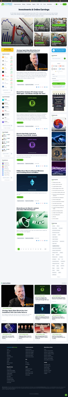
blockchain (60, 228)
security (58, 268)
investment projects (55, 261)
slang (62, 268)
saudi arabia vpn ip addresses (58, 197)
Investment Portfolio (10, 379)
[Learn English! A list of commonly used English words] (58, 101)
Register (63, 85)
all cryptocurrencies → (7, 92)
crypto (59, 234)
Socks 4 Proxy (6, 172)
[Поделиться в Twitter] (39, 87)
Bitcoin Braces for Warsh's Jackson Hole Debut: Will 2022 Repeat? (28, 209)
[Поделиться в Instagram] (41, 87)
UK (58, 4)
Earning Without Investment (48, 359)
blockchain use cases (55, 232)
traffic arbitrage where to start (58, 188)
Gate (5, 110)
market (62, 263)
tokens (53, 270)
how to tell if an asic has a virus (58, 190)
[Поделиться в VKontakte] (45, 87)
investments (63, 261)
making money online (56, 182)
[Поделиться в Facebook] (37, 87)
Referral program (10, 362)
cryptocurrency (55, 245)
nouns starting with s (56, 214)
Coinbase (6, 106)
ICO (41, 4)
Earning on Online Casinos (48, 356)
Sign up (8, 352)
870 (45, 249)
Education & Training (47, 370)
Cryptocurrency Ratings (11, 370)
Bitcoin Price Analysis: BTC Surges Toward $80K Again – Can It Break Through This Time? (31, 92)
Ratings (23, 4)
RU (54, 4)
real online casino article (57, 203)
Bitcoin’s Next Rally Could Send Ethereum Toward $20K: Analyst (27, 134)
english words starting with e (58, 212)
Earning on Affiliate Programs (49, 353)
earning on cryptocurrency (56, 250)
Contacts (8, 358)
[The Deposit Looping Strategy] (59, 39)
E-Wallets (45, 373)
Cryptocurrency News (29, 84)
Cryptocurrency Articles (30, 356)
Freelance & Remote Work (48, 350)
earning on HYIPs (55, 252)
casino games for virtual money (58, 205)
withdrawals (54, 274)
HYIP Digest (9, 376)
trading (58, 270)
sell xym (54, 216)
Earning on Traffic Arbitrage (48, 352)
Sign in (64, 4)
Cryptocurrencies (17, 4)
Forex (44, 4)
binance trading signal (57, 199)
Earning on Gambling (47, 355)
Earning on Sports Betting (48, 358)
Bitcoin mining (54, 228)
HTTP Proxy (6, 168)
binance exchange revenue (58, 210)
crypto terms (62, 241)
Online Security (46, 367)
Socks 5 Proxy (6, 174)
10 (40, 249)
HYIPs (38, 4)
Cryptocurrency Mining (29, 353)
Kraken (6, 121)
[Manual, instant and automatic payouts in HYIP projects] (59, 25)
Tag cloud (8, 350)
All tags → (58, 276)
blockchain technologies (56, 230)
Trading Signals (9, 373)
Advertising (49, 4)
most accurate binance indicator (58, 201)
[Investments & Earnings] (6, 4)
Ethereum (57, 254)
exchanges (54, 259)
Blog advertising (7, 50)
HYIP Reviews (28, 370)
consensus (54, 234)
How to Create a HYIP (29, 373)
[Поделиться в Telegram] (47, 87)
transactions (54, 272)
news (58, 265)
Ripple (53, 268)
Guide (8, 361)
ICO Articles (27, 364)
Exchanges (29, 4)
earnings (61, 252)
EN (56, 4)
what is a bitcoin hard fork (57, 184)
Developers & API (47, 364)
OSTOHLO (36, 393)
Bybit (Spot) (7, 113)
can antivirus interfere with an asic (59, 192)
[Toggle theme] (61, 4)
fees (59, 259)
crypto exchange (55, 239)
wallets (59, 272)
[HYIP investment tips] (42, 39)
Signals (33, 4)
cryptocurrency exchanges (56, 248)
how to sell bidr (55, 218)
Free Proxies (9, 382)
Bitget (6, 99)
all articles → (64, 283)
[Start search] (65, 58)
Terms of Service (10, 356)
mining (53, 265)
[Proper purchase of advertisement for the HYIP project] (42, 25)
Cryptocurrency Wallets (30, 352)
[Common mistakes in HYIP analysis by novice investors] (17, 32)
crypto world (54, 243)
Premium (8, 364)
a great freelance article (57, 186)
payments (62, 265)
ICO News (27, 362)
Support (8, 359)
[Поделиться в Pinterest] (43, 87)
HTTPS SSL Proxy (7, 170)
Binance (6, 102)
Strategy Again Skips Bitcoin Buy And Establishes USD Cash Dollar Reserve (28, 51)
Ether (53, 254)
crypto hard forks (55, 241)
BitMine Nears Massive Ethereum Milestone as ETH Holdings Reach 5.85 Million (30, 171)
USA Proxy (6, 166)
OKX (5, 117)
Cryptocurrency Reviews (30, 350)
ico (62, 259)
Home (8, 349)
